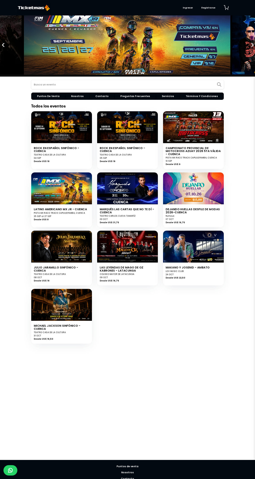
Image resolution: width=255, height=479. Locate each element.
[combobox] (127, 84)
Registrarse (208, 7)
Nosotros (127, 472)
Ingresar (188, 7)
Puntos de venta (127, 466)
